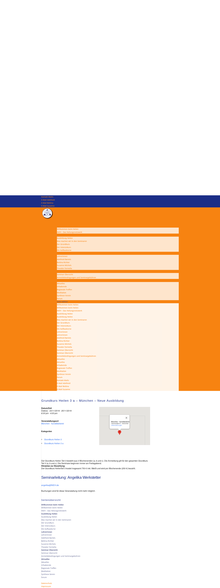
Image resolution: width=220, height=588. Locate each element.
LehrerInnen (62, 256)
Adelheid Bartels (64, 259)
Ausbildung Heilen (65, 238)
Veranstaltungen (116, 425)
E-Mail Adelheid (48, 200)
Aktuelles (61, 283)
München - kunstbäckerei (52, 423)
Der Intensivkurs (64, 247)
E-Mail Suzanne (47, 206)
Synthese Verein (64, 295)
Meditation (61, 292)
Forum (59, 298)
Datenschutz (46, 583)
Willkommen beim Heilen (67, 229)
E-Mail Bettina (47, 203)
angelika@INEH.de (50, 485)
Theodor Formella (64, 268)
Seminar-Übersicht (65, 274)
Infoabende (62, 286)
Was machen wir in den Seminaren (72, 241)
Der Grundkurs (63, 244)
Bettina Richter (63, 262)
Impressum (46, 586)
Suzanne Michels (64, 265)
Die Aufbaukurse (64, 250)
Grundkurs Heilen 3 (53, 439)
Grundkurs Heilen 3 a (53, 443)
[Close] (126, 418)
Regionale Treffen (64, 289)
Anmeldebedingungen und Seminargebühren (76, 277)
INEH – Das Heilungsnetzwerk (69, 232)
